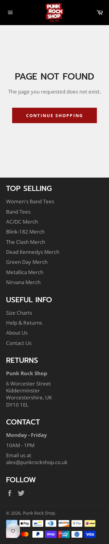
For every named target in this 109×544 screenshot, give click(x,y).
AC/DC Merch (22, 221)
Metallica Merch (24, 272)
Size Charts (19, 312)
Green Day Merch (27, 261)
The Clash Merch (25, 241)
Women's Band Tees (30, 201)
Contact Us (18, 342)
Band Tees (18, 211)
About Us (17, 332)
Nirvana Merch (23, 282)
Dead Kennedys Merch (32, 251)
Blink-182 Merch (25, 231)
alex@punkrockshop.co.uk (37, 462)
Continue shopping (54, 115)
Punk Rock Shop (39, 513)
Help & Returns (24, 322)
